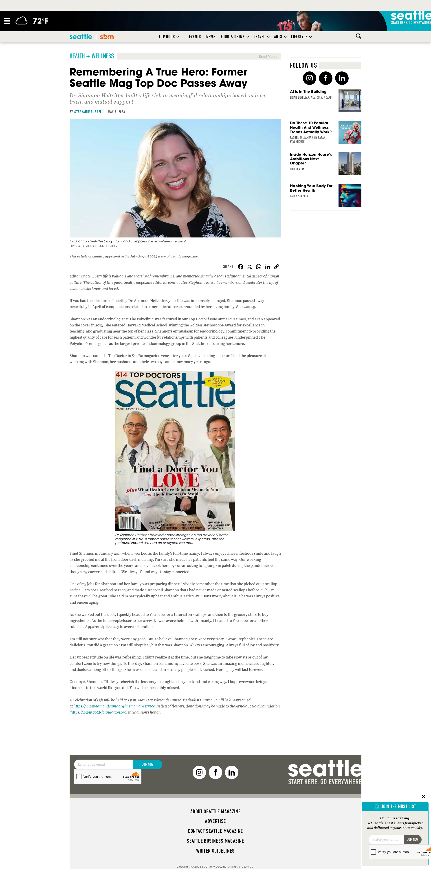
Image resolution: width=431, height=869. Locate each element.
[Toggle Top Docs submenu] (178, 36)
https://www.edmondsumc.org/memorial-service (114, 706)
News (211, 36)
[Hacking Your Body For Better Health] (326, 197)
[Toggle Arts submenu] (285, 36)
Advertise (215, 821)
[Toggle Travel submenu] (268, 36)
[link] (175, 56)
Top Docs (167, 36)
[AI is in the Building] (326, 102)
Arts (278, 36)
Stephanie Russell (88, 111)
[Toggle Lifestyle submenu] (311, 36)
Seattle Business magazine (215, 841)
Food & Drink (233, 36)
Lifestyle (299, 36)
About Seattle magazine (215, 811)
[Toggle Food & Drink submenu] (248, 36)
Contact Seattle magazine (215, 831)
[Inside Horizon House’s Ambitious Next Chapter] (326, 165)
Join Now (147, 764)
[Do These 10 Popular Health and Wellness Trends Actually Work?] (326, 134)
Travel (259, 36)
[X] (249, 267)
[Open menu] (7, 21)
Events (195, 36)
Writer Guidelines (215, 851)
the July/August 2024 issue (145, 256)
